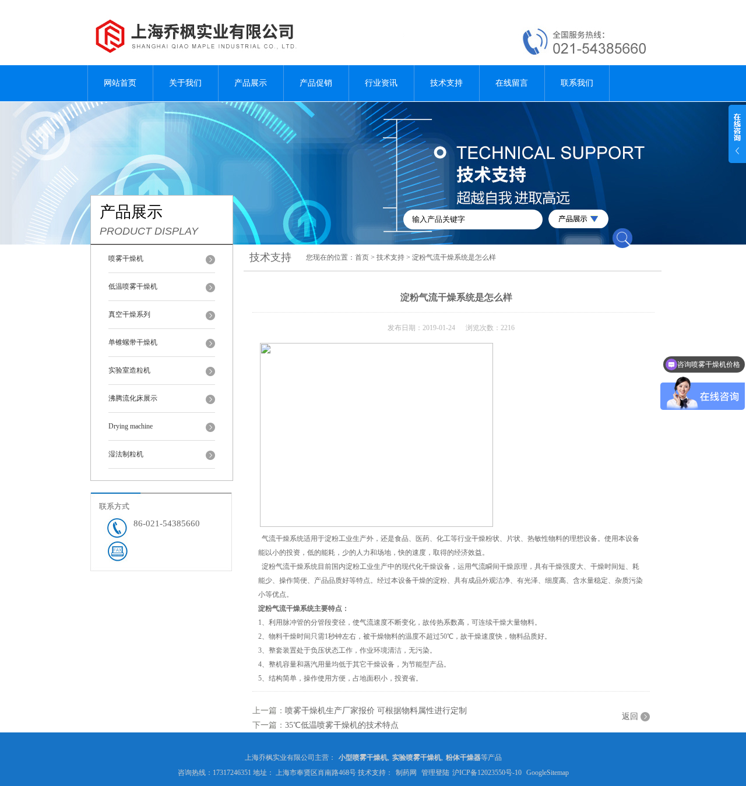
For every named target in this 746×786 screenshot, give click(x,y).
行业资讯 (381, 83)
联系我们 (577, 83)
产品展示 (250, 83)
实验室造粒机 (129, 370)
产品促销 (316, 83)
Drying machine (130, 426)
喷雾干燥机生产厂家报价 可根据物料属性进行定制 (376, 710)
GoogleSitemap (547, 773)
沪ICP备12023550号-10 (487, 773)
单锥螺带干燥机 (132, 342)
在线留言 (511, 83)
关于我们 (185, 83)
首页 (362, 257)
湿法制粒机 (125, 454)
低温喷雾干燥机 (132, 286)
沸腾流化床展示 (132, 398)
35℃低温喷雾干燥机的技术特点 (342, 725)
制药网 (406, 773)
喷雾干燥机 (125, 258)
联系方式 (114, 506)
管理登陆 (435, 773)
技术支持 (446, 83)
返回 (630, 716)
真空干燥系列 (129, 314)
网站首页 (120, 83)
